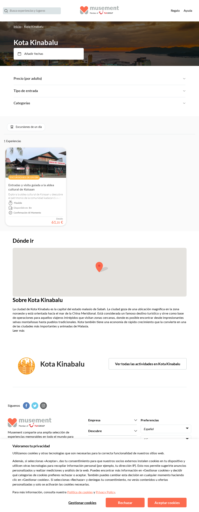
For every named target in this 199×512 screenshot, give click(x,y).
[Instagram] (43, 405)
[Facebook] (26, 405)
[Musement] (99, 10)
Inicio (17, 26)
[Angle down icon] (113, 78)
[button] (26, 127)
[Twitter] (34, 405)
